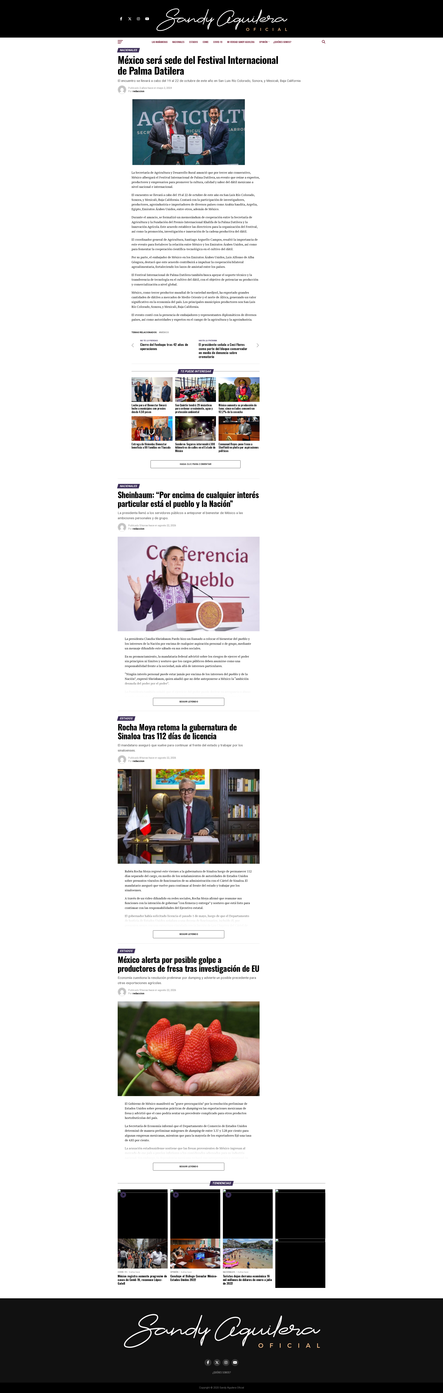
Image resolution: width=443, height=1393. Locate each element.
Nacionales (178, 42)
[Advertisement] (297, 120)
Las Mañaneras (160, 42)
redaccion (138, 91)
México (164, 332)
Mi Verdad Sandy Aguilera (240, 42)
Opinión (263, 42)
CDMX (205, 42)
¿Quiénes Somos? (282, 42)
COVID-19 (217, 42)
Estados (193, 42)
